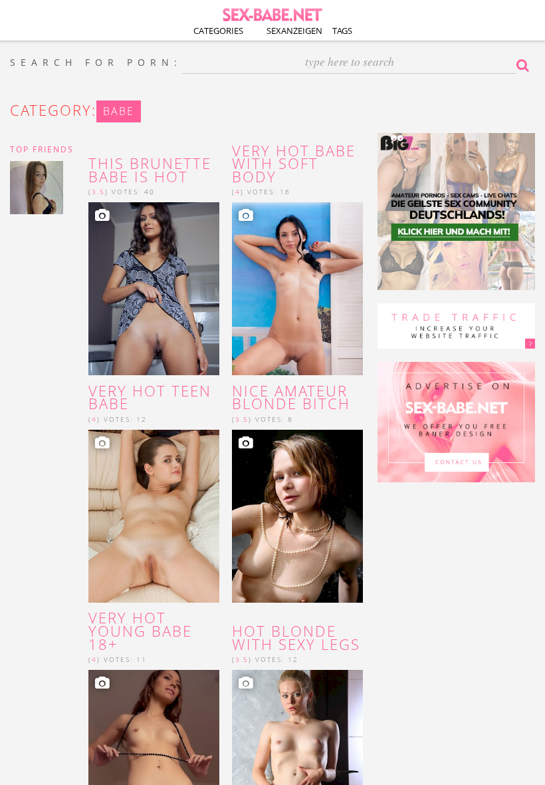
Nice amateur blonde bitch (291, 398)
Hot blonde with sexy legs (296, 638)
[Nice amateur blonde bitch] (297, 516)
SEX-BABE (272, 13)
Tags (342, 30)
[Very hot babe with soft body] (297, 288)
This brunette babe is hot (149, 170)
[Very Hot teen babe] (153, 516)
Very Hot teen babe (149, 398)
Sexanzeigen (294, 30)
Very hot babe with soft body (294, 164)
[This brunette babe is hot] (153, 288)
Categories (218, 30)
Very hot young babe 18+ (140, 631)
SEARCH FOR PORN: (96, 62)
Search (525, 65)
